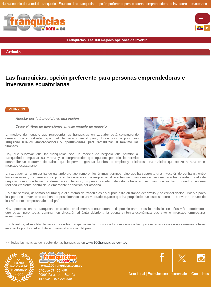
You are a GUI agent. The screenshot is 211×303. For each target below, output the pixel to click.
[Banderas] (202, 28)
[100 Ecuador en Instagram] (201, 257)
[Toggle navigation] (202, 18)
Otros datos (200, 274)
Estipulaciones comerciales (169, 274)
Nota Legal (137, 274)
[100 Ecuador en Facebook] (162, 256)
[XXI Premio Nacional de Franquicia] (19, 267)
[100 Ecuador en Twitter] (182, 256)
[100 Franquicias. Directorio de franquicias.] (34, 22)
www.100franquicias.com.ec (106, 242)
